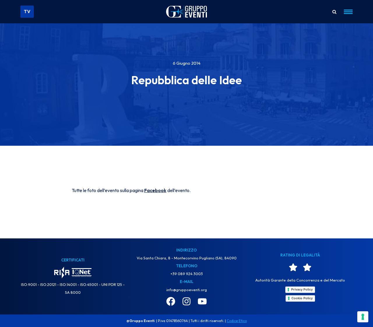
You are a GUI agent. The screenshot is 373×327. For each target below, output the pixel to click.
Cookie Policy (302, 298)
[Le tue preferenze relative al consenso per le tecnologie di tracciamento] (362, 316)
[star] (293, 267)
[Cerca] (334, 12)
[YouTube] (202, 301)
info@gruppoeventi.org (186, 289)
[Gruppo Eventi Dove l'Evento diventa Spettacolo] (186, 12)
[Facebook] (171, 301)
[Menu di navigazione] (346, 12)
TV (27, 11)
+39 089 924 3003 (186, 273)
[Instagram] (186, 301)
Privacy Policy (302, 289)
